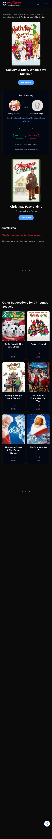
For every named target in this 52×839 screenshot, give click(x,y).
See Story (26, 217)
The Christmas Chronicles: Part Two (38, 398)
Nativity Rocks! (38, 344)
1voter (13, 357)
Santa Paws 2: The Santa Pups (13, 345)
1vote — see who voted (26, 144)
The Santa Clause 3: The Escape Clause (13, 450)
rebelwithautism (31, 149)
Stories (5, 14)
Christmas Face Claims (21, 14)
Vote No (33, 135)
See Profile (26, 82)
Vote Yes (19, 135)
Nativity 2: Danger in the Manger (13, 396)
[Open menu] (46, 4)
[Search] (38, 4)
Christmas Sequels (19, 118)
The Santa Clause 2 (38, 448)
